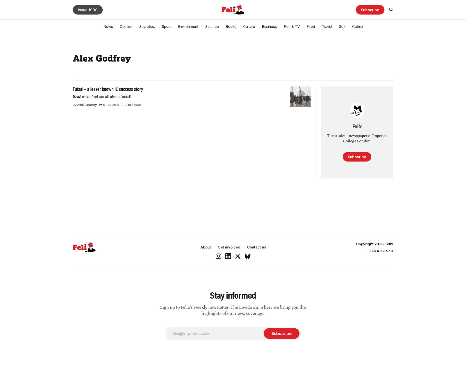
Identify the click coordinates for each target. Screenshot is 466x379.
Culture (249, 26)
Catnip (357, 26)
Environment (188, 26)
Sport (166, 26)
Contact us (256, 247)
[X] (238, 256)
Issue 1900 (88, 10)
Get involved (229, 247)
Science (212, 26)
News (108, 26)
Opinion (126, 26)
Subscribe (370, 10)
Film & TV (292, 26)
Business (269, 26)
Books (231, 26)
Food (311, 26)
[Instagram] (218, 256)
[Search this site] (391, 10)
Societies (147, 26)
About (205, 247)
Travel (327, 26)
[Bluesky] (247, 256)
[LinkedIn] (228, 256)
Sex (342, 26)
